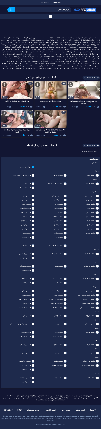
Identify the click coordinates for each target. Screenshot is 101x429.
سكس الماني (58, 200)
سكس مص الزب (57, 303)
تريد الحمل (72, 47)
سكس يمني (59, 237)
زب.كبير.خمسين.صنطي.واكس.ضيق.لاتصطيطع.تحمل (45, 68)
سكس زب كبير (90, 254)
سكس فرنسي (26, 225)
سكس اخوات (58, 378)
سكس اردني (27, 196)
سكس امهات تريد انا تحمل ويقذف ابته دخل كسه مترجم (54, 52)
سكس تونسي (26, 212)
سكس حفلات (58, 361)
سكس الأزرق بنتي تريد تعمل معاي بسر (71, 63)
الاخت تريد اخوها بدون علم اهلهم (42, 47)
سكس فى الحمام (89, 361)
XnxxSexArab (47, 425)
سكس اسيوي (90, 196)
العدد (96, 312)
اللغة (96, 349)
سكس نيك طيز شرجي (88, 308)
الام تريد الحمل (64, 54)
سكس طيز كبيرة (25, 258)
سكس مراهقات (90, 266)
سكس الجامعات (25, 361)
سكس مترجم (91, 353)
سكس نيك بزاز (58, 308)
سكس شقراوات (57, 279)
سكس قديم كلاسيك (55, 184)
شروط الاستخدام (33, 410)
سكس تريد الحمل (92, 68)
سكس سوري (91, 217)
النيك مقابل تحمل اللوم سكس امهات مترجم (80, 38)
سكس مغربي (58, 233)
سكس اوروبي (26, 204)
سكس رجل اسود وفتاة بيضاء (20, 324)
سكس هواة (91, 175)
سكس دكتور (58, 332)
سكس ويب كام (25, 188)
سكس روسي (26, 217)
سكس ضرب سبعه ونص (86, 295)
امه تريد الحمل (20, 68)
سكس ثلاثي (27, 316)
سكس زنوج (59, 324)
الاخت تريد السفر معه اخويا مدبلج (37, 59)
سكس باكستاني (25, 208)
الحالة (96, 241)
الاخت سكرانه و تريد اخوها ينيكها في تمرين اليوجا (42, 38)
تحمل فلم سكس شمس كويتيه (34, 63)
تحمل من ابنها (24, 52)
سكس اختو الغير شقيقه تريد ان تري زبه (14, 66)
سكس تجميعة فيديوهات (22, 175)
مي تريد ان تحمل (25, 167)
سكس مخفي (91, 184)
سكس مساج (26, 303)
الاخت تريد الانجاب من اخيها (38, 61)
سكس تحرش (91, 291)
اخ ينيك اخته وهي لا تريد (13, 59)
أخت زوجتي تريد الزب (19, 57)
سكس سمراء (90, 324)
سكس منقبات (58, 283)
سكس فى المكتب (56, 365)
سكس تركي (91, 208)
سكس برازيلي (58, 208)
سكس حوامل (26, 246)
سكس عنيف (91, 345)
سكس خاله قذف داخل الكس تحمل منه (42, 57)
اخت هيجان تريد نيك (62, 50)
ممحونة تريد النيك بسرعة (72, 59)
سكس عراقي (91, 221)
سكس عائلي (26, 382)
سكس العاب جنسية (56, 291)
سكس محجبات (25, 283)
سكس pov (27, 184)
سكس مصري (26, 233)
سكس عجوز (59, 266)
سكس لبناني (58, 229)
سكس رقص (58, 295)
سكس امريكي (91, 200)
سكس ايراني (59, 204)
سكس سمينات (25, 266)
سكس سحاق (58, 175)
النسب (95, 374)
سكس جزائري (58, 212)
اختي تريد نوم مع (56, 59)
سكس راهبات (26, 279)
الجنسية (95, 192)
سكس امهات (91, 378)
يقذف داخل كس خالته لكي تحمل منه (14, 45)
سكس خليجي (91, 212)
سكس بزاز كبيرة (57, 254)
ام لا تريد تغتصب (30, 50)
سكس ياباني (26, 237)
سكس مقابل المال (89, 303)
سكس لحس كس (89, 299)
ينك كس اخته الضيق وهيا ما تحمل (75, 66)
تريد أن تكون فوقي (8, 68)
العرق (96, 320)
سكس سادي (58, 345)
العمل (96, 328)
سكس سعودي (57, 217)
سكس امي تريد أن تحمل (89, 61)
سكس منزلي (26, 370)
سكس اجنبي (26, 353)
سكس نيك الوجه (25, 308)
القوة (96, 341)
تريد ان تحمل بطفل (84, 47)
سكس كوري (91, 225)
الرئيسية (93, 410)
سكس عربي (59, 353)
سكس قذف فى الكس (55, 299)
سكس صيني (58, 221)
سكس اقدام (26, 291)
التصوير (95, 179)
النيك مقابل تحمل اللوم (46, 50)
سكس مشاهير (57, 336)
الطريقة (95, 287)
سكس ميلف (26, 270)
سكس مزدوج (91, 316)
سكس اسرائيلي (57, 196)
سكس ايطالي (91, 204)
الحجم (96, 250)
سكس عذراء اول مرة (56, 246)
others (95, 171)
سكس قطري (58, 225)
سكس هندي (91, 233)
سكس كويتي (26, 229)
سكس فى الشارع (25, 365)
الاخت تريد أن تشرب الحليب (81, 50)
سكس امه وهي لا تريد (39, 54)
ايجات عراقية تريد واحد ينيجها (67, 57)
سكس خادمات (26, 332)
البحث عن (95, 163)
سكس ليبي (91, 229)
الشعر (96, 274)
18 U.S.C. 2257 (8, 410)
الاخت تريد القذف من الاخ (76, 68)
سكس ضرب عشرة (24, 299)
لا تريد (81, 57)
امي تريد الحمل (52, 54)
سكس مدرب (91, 332)
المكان (96, 357)
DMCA (19, 410)
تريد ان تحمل (9, 43)
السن (96, 262)
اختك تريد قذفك (61, 47)
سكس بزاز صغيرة (24, 254)
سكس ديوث (26, 295)
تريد (80, 52)
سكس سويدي (26, 221)
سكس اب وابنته (25, 378)
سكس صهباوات (89, 279)
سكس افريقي (26, 200)
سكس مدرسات (25, 336)
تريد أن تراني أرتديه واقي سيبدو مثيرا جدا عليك (65, 61)
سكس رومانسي (25, 345)
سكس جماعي (58, 316)
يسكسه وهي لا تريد (51, 63)
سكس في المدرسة (89, 365)
